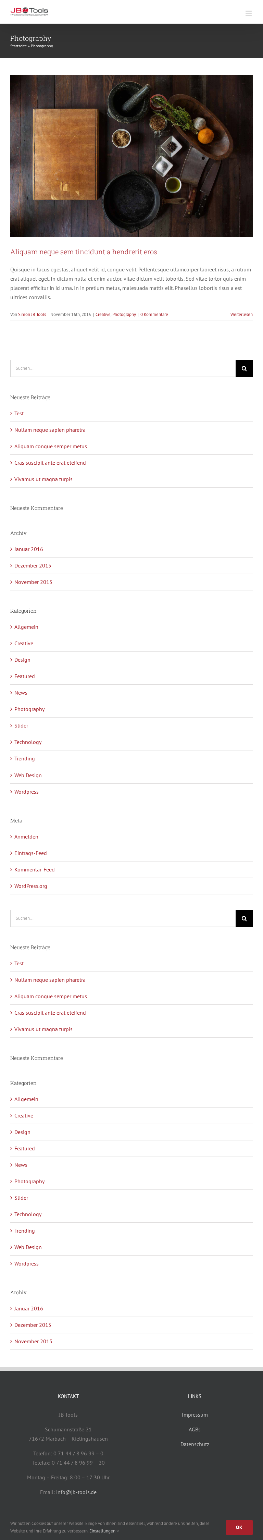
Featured (24, 676)
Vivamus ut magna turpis (43, 479)
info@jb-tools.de (76, 1492)
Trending (24, 758)
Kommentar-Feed (34, 869)
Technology (27, 741)
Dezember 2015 (32, 565)
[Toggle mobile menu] (249, 13)
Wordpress (26, 791)
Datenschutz (194, 1444)
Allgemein (26, 626)
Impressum (195, 1414)
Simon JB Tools (32, 314)
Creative (103, 314)
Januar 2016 (28, 549)
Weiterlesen (241, 314)
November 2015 (33, 581)
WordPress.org (30, 885)
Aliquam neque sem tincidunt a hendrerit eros (83, 251)
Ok (239, 1527)
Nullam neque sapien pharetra (50, 429)
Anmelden (26, 836)
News (20, 692)
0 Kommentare (154, 314)
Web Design (28, 775)
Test (19, 413)
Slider (21, 725)
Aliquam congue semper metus (50, 446)
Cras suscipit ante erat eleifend (50, 462)
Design (22, 659)
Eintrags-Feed (30, 853)
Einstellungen (102, 1531)
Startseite (18, 45)
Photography (124, 314)
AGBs (195, 1429)
